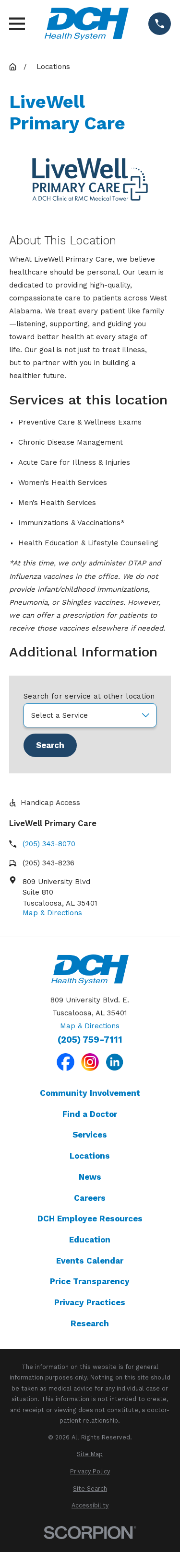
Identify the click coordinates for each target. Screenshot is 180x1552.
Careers (90, 1198)
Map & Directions (52, 912)
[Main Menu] (17, 24)
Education (89, 1239)
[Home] (87, 23)
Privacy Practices (89, 1302)
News (90, 1177)
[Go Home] (12, 66)
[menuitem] (90, 1454)
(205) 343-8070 (49, 843)
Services (89, 1134)
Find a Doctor (89, 1114)
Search (50, 745)
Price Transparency (90, 1281)
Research (90, 1323)
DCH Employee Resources (90, 1218)
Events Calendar (89, 1260)
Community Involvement (90, 1093)
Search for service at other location (89, 696)
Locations (90, 1156)
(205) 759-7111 (90, 1040)
